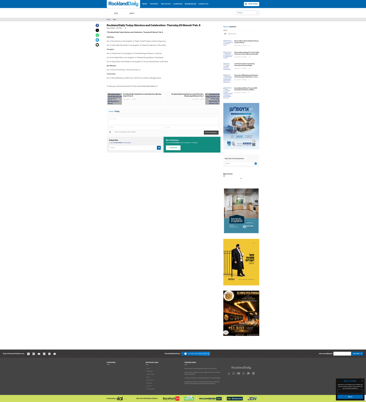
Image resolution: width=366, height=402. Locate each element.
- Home (148, 368)
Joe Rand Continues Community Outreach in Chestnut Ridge (202, 378)
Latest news (232, 34)
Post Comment (211, 132)
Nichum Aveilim (190, 4)
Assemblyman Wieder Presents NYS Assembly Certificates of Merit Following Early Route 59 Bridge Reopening (202, 382)
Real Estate (166, 4)
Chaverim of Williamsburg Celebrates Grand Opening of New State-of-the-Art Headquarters (246, 77)
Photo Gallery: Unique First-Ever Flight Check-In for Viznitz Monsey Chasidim (202, 373)
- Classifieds (149, 371)
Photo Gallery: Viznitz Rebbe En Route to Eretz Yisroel (200, 368)
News (144, 4)
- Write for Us (150, 380)
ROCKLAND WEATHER (135, 12)
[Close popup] (362, 380)
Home (108, 19)
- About (148, 377)
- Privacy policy (150, 389)
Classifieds (177, 4)
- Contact (148, 386)
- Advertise (149, 383)
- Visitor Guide (150, 374)
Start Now (173, 147)
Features (154, 4)
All (225, 34)
